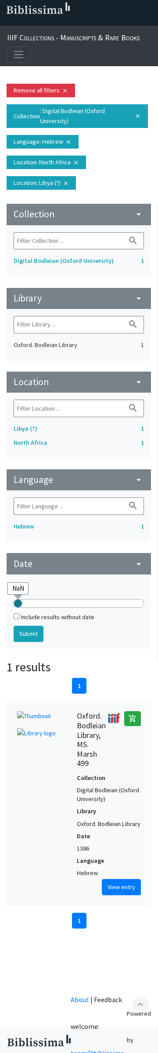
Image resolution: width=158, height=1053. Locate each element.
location (79, 382)
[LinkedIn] (23, 22)
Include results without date (57, 617)
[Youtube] (65, 22)
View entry (121, 887)
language (79, 480)
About (80, 999)
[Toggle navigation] (18, 54)
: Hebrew (43, 141)
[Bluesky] (37, 22)
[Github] (79, 22)
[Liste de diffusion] (9, 22)
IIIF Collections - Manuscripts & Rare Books (73, 37)
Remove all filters (41, 90)
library (79, 298)
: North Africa (46, 162)
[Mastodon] (51, 22)
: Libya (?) (41, 183)
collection (79, 214)
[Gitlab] (93, 22)
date (79, 564)
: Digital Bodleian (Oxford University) (77, 116)
